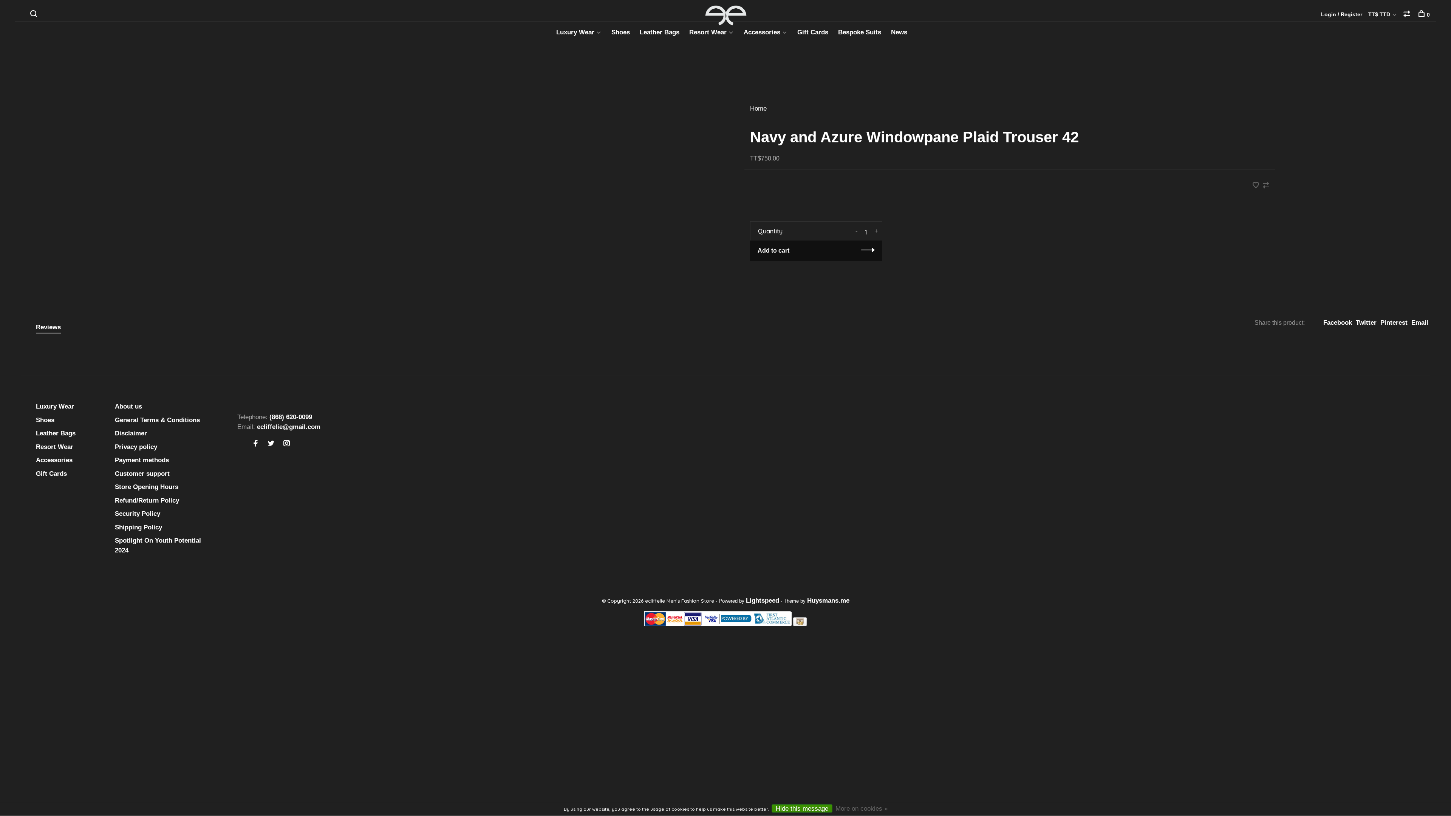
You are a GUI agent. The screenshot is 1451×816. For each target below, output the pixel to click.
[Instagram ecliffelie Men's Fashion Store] (286, 443)
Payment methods (142, 460)
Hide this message (802, 808)
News (899, 32)
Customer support (142, 473)
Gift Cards (812, 32)
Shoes (620, 32)
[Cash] (800, 624)
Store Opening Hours (146, 487)
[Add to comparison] (1266, 186)
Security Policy (137, 513)
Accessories (762, 32)
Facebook (1337, 322)
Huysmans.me (828, 600)
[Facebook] (255, 443)
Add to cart (773, 250)
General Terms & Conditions (157, 420)
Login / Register (1341, 14)
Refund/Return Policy (147, 500)
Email (1419, 322)
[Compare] (1407, 15)
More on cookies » (861, 808)
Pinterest (1394, 322)
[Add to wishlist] (1257, 186)
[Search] (34, 15)
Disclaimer (131, 433)
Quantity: (771, 231)
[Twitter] (271, 443)
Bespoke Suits (859, 32)
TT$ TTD (1380, 14)
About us (128, 406)
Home (758, 108)
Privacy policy (136, 446)
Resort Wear (708, 32)
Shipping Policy (138, 527)
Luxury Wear (575, 32)
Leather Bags (659, 32)
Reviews (48, 327)
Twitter (1366, 322)
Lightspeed (762, 600)
